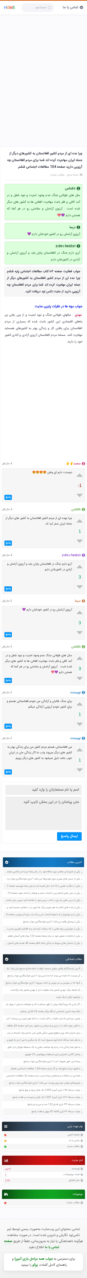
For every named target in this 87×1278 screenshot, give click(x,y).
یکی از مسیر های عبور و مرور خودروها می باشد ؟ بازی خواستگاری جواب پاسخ (42, 879)
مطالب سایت (73, 1203)
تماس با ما (70, 7)
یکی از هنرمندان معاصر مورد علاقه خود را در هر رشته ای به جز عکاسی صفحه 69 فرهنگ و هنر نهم (42, 872)
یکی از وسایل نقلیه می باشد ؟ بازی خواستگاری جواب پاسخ (51, 922)
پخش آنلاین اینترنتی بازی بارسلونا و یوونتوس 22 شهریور (52, 1055)
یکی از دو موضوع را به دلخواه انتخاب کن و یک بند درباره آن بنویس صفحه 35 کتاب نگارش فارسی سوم (42, 915)
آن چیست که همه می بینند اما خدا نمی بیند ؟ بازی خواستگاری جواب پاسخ (43, 976)
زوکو (35, 1265)
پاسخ (8, 497)
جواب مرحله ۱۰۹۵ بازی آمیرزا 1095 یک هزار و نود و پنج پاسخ (49, 1090)
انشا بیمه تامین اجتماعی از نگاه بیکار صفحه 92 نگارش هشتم (50, 1012)
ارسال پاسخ (69, 836)
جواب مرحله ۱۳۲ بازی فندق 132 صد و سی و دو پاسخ (53, 1105)
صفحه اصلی (74, 1135)
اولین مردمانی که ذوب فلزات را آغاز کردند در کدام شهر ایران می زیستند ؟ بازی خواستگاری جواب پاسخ (42, 1019)
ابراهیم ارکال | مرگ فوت (68, 997)
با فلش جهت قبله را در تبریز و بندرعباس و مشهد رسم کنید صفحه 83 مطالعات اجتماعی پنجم (42, 1026)
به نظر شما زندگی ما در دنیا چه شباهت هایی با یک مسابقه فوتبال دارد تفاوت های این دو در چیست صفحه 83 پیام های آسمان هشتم (42, 1047)
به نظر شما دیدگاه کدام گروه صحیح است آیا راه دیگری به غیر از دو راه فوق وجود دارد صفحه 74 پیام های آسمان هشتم (42, 1040)
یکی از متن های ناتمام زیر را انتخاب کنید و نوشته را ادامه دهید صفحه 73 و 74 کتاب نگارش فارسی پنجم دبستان (42, 893)
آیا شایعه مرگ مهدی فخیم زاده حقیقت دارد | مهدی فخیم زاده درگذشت (45, 990)
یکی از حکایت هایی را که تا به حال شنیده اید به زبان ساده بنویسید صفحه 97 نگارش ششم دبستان (42, 886)
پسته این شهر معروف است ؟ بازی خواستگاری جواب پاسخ (51, 1062)
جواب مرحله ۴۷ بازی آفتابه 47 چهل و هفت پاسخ (55, 1112)
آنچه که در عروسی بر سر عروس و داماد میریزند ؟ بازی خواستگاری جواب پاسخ (43, 983)
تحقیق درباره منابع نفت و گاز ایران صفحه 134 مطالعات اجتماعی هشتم (45, 1069)
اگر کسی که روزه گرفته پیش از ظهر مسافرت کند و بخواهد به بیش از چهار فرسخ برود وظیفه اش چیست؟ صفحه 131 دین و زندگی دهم (42, 1005)
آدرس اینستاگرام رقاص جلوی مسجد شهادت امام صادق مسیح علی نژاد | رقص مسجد (42, 969)
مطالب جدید (73, 1147)
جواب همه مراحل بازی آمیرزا (33, 1259)
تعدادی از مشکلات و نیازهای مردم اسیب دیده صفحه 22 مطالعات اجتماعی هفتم (42, 1076)
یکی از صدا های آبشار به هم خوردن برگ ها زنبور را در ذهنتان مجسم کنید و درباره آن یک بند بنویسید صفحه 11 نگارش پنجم (42, 908)
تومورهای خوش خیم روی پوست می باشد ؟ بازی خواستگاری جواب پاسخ (44, 1083)
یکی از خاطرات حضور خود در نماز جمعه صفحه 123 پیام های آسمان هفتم (44, 936)
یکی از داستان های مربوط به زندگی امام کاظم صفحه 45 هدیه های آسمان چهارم (42, 943)
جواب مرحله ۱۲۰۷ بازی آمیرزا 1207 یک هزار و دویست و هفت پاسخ (46, 1097)
